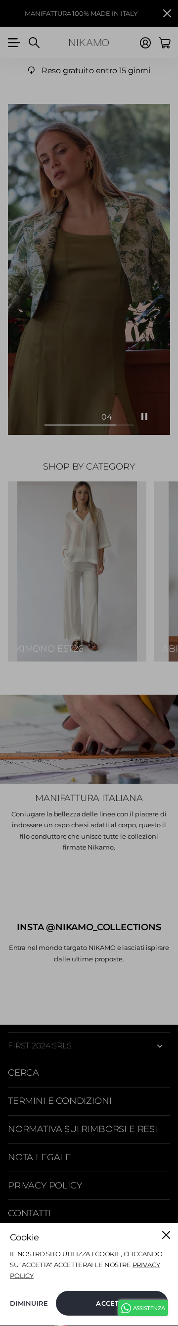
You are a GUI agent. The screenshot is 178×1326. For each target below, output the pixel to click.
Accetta (112, 1303)
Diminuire (29, 1303)
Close (166, 1235)
